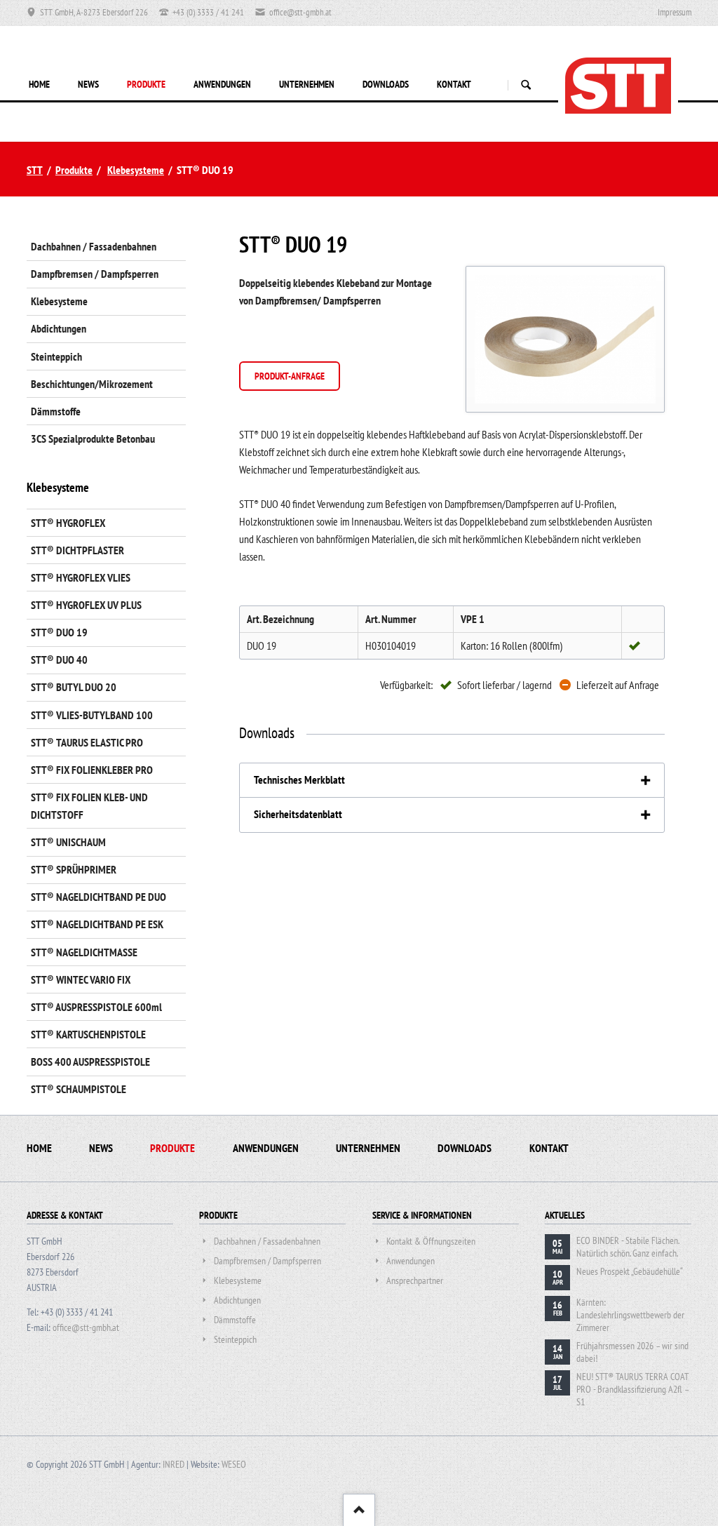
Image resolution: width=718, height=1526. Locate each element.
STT (35, 170)
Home (39, 84)
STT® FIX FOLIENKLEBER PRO (92, 770)
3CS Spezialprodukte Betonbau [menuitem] (93, 438)
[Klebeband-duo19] (565, 339)
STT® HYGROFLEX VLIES (80, 577)
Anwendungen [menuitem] (266, 1148)
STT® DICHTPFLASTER (77, 550)
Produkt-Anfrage (290, 376)
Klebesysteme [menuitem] (59, 301)
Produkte (146, 84)
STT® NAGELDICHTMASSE (84, 952)
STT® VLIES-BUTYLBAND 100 (92, 715)
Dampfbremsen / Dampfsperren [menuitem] (94, 274)
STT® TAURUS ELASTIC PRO (87, 742)
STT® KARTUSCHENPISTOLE (88, 1034)
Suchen (525, 85)
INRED (173, 1464)
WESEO (234, 1464)
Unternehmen (306, 84)
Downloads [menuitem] (465, 1148)
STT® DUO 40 (59, 659)
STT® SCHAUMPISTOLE (78, 1089)
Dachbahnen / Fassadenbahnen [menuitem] (93, 246)
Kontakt (454, 84)
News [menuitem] (101, 1148)
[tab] (452, 780)
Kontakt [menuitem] (549, 1148)
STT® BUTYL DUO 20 (73, 687)
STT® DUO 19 (59, 632)
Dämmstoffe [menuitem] (56, 411)
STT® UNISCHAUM (68, 842)
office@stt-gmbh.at (86, 1327)
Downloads (386, 84)
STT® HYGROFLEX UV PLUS (86, 605)
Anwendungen (222, 84)
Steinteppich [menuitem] (56, 356)
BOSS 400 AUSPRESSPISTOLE (90, 1062)
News (88, 84)
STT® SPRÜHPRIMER (73, 869)
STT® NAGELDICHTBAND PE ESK (97, 924)
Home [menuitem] (39, 1148)
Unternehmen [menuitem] (368, 1148)
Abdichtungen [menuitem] (58, 328)
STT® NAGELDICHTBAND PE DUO (98, 897)
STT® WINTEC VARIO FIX (80, 979)
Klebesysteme (135, 170)
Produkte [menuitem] (172, 1148)
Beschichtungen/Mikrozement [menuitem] (92, 384)
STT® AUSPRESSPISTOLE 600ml (96, 1007)
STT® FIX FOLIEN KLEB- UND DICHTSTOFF (89, 806)
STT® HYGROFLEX (68, 523)
